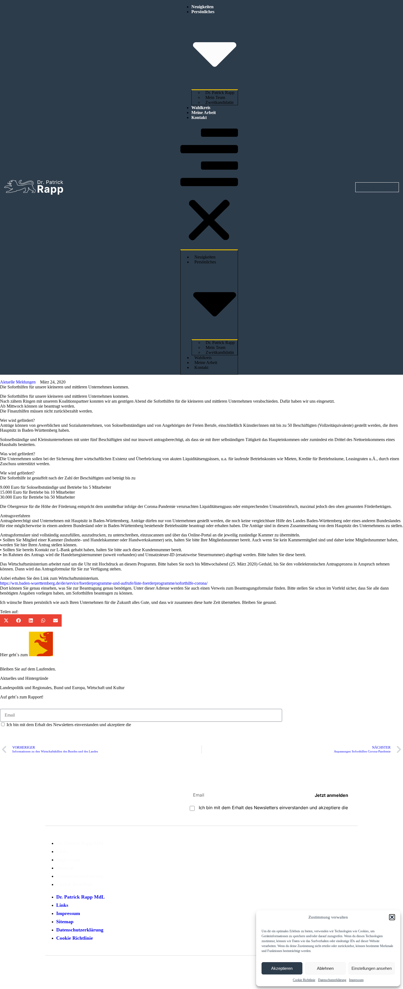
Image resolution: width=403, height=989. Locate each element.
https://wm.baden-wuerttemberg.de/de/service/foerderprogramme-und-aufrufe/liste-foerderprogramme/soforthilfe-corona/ (104, 583)
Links (62, 851)
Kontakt (199, 117)
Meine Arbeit (203, 112)
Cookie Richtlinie (304, 980)
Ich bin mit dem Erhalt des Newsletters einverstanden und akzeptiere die (93, 724)
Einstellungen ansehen (371, 968)
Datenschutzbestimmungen (155, 724)
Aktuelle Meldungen (18, 382)
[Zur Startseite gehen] (33, 187)
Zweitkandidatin (219, 102)
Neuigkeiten (202, 6)
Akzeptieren (282, 968)
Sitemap (64, 868)
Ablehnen (325, 968)
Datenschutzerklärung (332, 980)
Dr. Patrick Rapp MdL (80, 843)
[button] (392, 917)
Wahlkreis (200, 107)
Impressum (356, 980)
